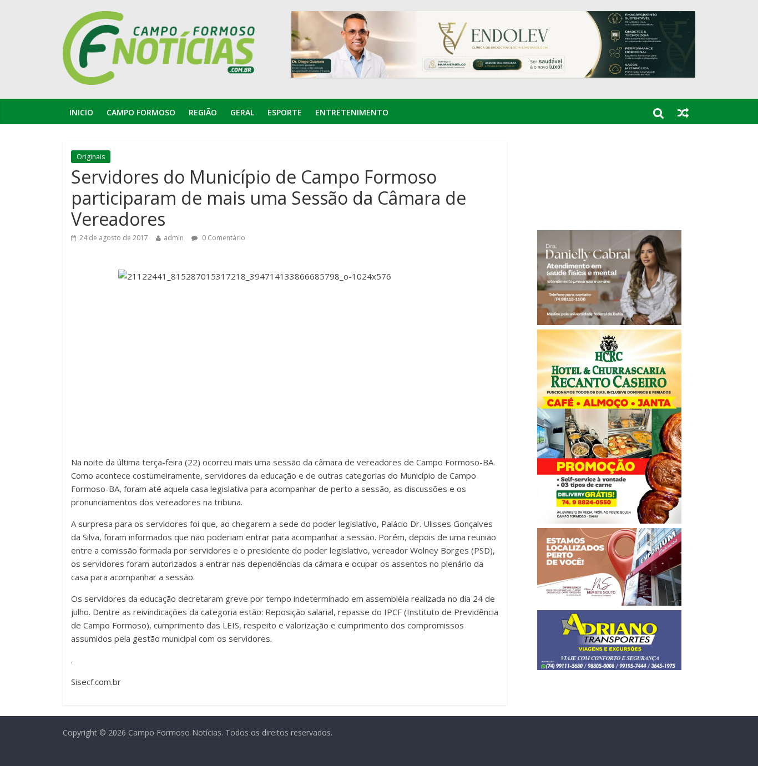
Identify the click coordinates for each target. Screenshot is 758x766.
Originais (91, 156)
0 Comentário (222, 237)
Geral (242, 112)
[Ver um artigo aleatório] (683, 112)
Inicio (81, 112)
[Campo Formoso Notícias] (160, 18)
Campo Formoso (141, 112)
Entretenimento (351, 112)
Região (203, 112)
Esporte (284, 112)
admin (174, 237)
